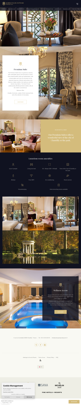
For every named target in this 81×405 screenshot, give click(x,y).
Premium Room (20, 9)
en (41, 366)
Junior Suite (58, 9)
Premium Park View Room (32, 9)
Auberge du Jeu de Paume (29, 357)
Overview (4, 9)
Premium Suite (66, 9)
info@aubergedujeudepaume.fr (59, 337)
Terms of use (41, 357)
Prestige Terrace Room (46, 9)
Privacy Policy (50, 357)
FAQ (57, 357)
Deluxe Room (11, 9)
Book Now (20, 102)
